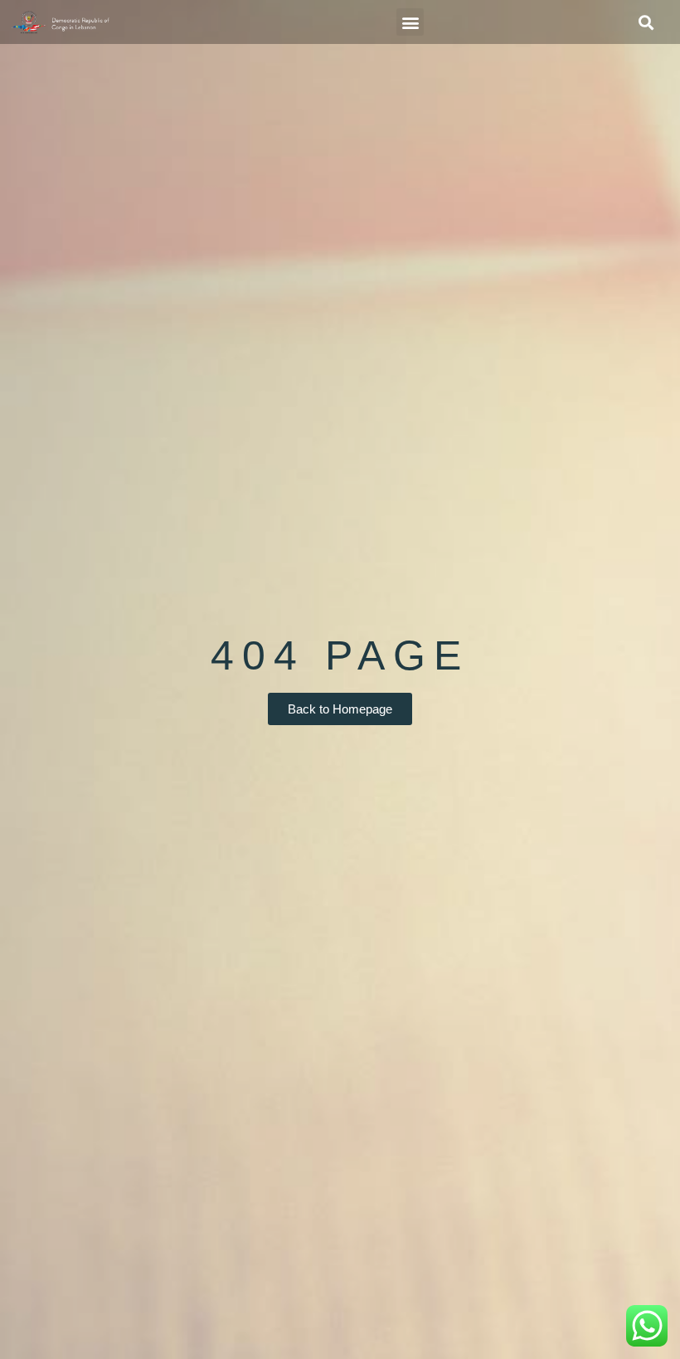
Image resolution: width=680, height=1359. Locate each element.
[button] (410, 22)
